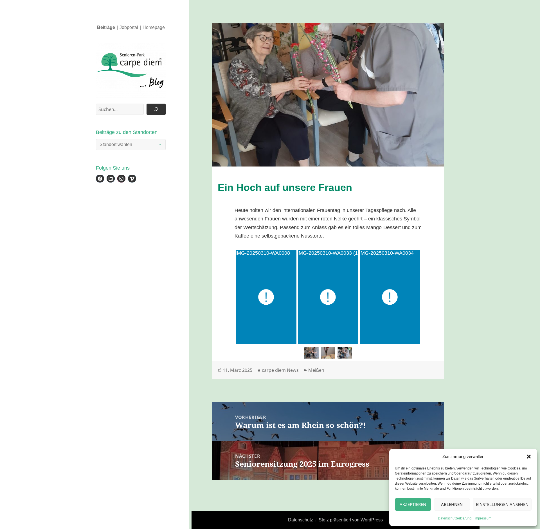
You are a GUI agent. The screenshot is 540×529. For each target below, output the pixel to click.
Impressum (482, 518)
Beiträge (106, 27)
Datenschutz (300, 519)
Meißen (316, 370)
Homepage (154, 27)
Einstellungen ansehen (502, 504)
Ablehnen (452, 504)
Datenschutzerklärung (455, 518)
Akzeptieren (413, 504)
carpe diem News (280, 370)
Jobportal (129, 27)
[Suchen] (156, 109)
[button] (529, 456)
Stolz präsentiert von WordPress (351, 519)
